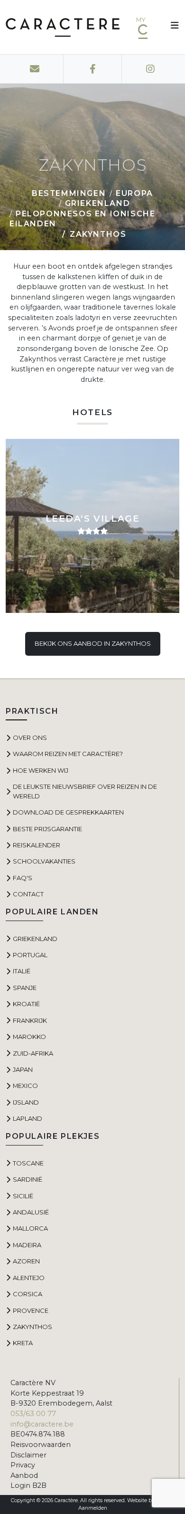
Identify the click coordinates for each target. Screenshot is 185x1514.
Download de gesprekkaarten (68, 812)
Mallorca (30, 1228)
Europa (134, 193)
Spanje (25, 987)
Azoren (26, 1261)
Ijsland (26, 1102)
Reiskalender (36, 845)
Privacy (22, 1465)
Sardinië (27, 1179)
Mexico (25, 1085)
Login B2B (28, 1485)
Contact (28, 894)
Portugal (30, 955)
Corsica (27, 1294)
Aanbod (24, 1475)
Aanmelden (92, 1508)
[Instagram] (150, 69)
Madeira (27, 1245)
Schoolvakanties (44, 861)
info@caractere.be (42, 1424)
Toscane (28, 1163)
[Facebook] (92, 69)
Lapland (27, 1118)
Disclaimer (28, 1455)
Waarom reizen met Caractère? (68, 753)
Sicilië (23, 1196)
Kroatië (26, 1004)
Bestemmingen (69, 193)
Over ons (30, 737)
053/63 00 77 (33, 1413)
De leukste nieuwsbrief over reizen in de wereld (85, 791)
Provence (30, 1310)
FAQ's (22, 878)
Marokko (29, 1036)
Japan (23, 1069)
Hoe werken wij (40, 770)
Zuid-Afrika (33, 1053)
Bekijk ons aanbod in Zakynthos (93, 643)
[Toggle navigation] (171, 27)
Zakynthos (32, 1326)
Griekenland (97, 203)
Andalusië (31, 1212)
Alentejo (29, 1277)
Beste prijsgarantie (47, 829)
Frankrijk (30, 1020)
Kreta (23, 1343)
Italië (21, 971)
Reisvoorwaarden (40, 1444)
